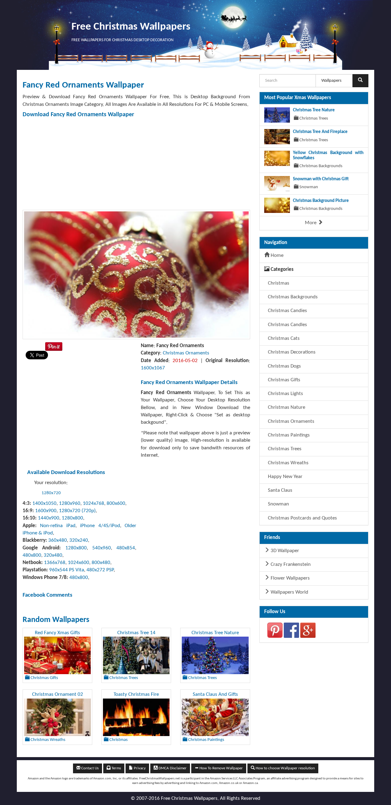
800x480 (101, 562)
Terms (116, 768)
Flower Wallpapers (289, 578)
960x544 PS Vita (66, 570)
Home (276, 255)
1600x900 (46, 510)
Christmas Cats (283, 338)
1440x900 (48, 518)
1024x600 (78, 562)
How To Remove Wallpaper (221, 768)
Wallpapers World (288, 592)
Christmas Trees (284, 448)
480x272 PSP (100, 570)
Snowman (278, 504)
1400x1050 (44, 503)
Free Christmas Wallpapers (130, 27)
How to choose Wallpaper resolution (285, 768)
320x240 (78, 540)
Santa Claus (279, 490)
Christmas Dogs (284, 366)
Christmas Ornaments (186, 353)
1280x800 (72, 518)
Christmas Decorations (291, 352)
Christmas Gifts (283, 380)
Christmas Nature (286, 407)
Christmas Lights (285, 393)
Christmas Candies (287, 310)
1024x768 (93, 503)
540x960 (101, 548)
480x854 (125, 548)
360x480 (57, 540)
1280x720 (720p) (77, 510)
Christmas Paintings (288, 435)
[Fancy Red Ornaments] (136, 274)
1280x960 (69, 503)
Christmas (278, 283)
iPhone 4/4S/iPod (100, 525)
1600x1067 (153, 368)
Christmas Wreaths (288, 462)
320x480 (53, 555)
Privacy (139, 768)
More (311, 222)
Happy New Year (284, 476)
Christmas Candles (287, 324)
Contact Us (89, 768)
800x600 (116, 503)
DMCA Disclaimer (172, 768)
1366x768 (54, 562)
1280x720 (51, 493)
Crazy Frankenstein (290, 564)
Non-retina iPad (57, 525)
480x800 (32, 555)
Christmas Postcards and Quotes (302, 518)
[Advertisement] (206, 164)
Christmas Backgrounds (292, 297)
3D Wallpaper (284, 550)
